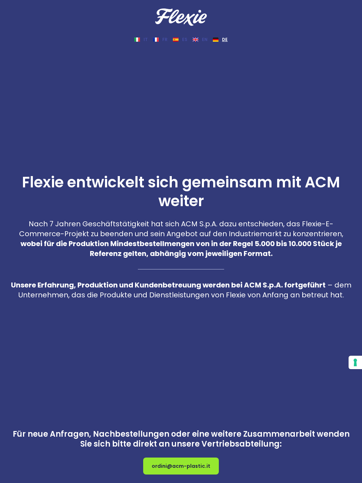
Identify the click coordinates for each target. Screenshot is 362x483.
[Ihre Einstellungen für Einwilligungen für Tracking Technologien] (355, 362)
